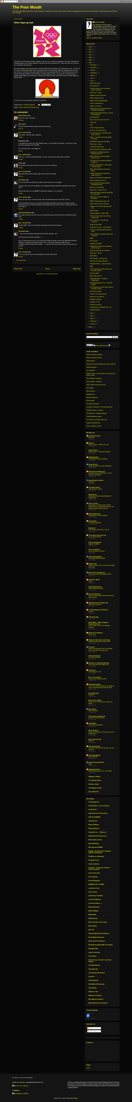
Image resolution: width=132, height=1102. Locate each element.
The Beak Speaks (94, 965)
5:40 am (20, 193)
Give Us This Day (94, 873)
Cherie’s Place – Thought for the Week (99, 451)
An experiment (94, 85)
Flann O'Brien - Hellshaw (94, 381)
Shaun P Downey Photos (94, 357)
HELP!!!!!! (91, 741)
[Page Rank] (89, 345)
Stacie (20, 124)
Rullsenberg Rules (95, 684)
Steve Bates (21, 180)
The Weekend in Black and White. (98, 459)
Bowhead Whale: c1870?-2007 (99, 213)
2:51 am (20, 128)
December (93, 65)
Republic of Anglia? (94, 544)
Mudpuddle (92, 914)
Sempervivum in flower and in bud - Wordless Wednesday (101, 109)
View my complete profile (94, 38)
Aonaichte (91, 694)
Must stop (91, 437)
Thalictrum (93, 122)
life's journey (93, 892)
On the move (92, 634)
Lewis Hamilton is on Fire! (98, 180)
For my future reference (95, 537)
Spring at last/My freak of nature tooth (99, 641)
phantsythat (93, 521)
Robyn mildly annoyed (96, 98)
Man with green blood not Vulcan (100, 250)
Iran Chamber (90, 370)
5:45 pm (20, 248)
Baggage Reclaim (94, 769)
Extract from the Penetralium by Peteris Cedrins (101, 364)
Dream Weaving (94, 843)
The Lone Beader (94, 549)
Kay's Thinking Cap (95, 739)
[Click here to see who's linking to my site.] (20, 1086)
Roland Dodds (22, 115)
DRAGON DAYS (93, 457)
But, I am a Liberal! (95, 677)
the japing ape (93, 969)
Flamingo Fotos (94, 860)
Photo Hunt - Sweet (96, 92)
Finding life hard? (94, 436)
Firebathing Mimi (95, 310)
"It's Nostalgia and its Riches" (98, 610)
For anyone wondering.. (95, 522)
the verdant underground (97, 716)
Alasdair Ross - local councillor (99, 805)
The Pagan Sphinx (95, 755)
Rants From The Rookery (97, 941)
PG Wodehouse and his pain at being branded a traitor (101, 287)
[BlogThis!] (44, 105)
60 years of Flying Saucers (98, 130)
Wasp (91, 238)
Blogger (76, 1098)
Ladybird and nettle (96, 243)
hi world (91, 611)
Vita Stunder (93, 988)
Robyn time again (95, 83)
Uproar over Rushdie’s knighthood (100, 177)
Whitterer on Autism (95, 995)
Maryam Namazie (94, 907)
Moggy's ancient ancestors (98, 95)
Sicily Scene (93, 494)
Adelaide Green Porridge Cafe (98, 602)
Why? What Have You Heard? (98, 1003)
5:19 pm (20, 227)
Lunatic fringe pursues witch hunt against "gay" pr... (100, 174)
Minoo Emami (90, 391)
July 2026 (91, 482)
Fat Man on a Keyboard (96, 856)
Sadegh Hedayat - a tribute (94, 410)
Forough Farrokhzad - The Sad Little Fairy (99, 407)
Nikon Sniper (93, 926)
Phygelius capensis (96, 299)
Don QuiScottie (94, 693)
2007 (90, 62)
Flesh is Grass (93, 503)
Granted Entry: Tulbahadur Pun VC (100, 307)
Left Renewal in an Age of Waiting (98, 515)
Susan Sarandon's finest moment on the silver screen (101, 269)
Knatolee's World (94, 579)
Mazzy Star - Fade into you (98, 190)
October (93, 70)
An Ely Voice (93, 809)
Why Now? (92, 528)
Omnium (91, 443)
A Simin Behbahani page (93, 416)
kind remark (30, 68)
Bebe (91, 266)
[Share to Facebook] (48, 105)
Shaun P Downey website (94, 354)
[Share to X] (46, 105)
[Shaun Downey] (88, 1016)
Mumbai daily (93, 918)
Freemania (92, 670)
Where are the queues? (97, 296)
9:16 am (20, 209)
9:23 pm (20, 167)
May (91, 313)
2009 (90, 57)
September (93, 73)
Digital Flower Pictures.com (98, 836)
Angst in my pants (95, 106)
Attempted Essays (94, 656)
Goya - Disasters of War (93, 426)
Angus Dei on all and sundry (98, 813)
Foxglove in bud (95, 302)
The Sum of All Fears (94, 657)
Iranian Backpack (94, 880)
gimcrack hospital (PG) (96, 762)
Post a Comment (21, 260)
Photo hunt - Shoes (96, 253)
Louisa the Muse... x (95, 903)
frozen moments (94, 864)
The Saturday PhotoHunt (97, 972)
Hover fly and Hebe (96, 224)
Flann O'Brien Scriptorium (94, 378)
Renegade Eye (93, 948)
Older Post (76, 269)
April (91, 316)
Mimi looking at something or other (100, 149)
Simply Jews (93, 563)
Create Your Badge (90, 1018)
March (92, 318)
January (93, 323)
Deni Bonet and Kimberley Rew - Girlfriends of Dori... (100, 152)
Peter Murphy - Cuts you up (98, 258)
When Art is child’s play (97, 187)
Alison (20, 163)
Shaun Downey (90, 1013)
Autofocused (93, 821)
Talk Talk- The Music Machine (99, 261)
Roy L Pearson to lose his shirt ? (100, 119)
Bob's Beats (92, 709)
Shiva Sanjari (90, 400)
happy (90, 764)
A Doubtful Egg (94, 617)
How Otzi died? (94, 273)
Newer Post (18, 269)
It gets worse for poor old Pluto (99, 203)
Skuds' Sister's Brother (96, 480)
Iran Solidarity (93, 877)
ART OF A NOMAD (94, 817)
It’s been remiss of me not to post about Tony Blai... (100, 89)
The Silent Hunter (94, 487)
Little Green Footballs (96, 895)
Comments (92, 1031)
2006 (90, 327)
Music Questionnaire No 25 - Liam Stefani (100, 771)
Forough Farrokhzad (92, 403)
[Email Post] (38, 104)
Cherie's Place (93, 450)
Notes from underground (97, 471)
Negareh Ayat (90, 394)
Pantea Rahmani (91, 367)
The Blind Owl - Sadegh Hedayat (96, 413)
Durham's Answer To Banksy (97, 718)
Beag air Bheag (94, 824)
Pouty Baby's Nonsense (96, 937)
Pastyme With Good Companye (99, 933)
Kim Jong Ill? (94, 241)
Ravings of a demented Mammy (99, 663)
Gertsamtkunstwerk (95, 587)
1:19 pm (20, 219)
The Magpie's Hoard (95, 788)
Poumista (92, 647)
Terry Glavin (92, 956)
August (92, 75)
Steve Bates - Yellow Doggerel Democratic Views (98, 623)
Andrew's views (94, 784)
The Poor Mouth (27, 7)
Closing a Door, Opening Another (98, 679)
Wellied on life (93, 991)
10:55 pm (21, 120)
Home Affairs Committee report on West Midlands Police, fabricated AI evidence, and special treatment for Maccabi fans (101, 506)
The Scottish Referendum (96, 725)
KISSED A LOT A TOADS (96, 884)
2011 (90, 52)
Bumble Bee (93, 256)
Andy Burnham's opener (95, 489)
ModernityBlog (93, 911)
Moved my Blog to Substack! (97, 551)
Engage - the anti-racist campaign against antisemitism (100, 851)
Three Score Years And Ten (97, 535)
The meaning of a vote (95, 671)
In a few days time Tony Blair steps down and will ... (100, 133)
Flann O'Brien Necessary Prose (96, 384)
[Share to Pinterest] (50, 105)
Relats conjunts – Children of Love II (99, 444)
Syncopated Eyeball (95, 556)
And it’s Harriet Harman (97, 127)
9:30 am (20, 151)
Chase (90, 581)
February (93, 321)
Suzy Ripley (90, 388)
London (20, 107)
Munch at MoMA (93, 756)
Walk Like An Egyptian (95, 604)
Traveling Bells (93, 980)
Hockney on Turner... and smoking (100, 227)
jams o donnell (22, 132)
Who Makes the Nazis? (96, 999)
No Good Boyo (93, 730)
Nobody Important (94, 746)
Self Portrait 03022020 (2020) (97, 558)
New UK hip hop (93, 710)
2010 (90, 54)
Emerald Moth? (94, 117)
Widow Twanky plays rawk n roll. (100, 201)
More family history (95, 291)
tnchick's (92, 976)
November (93, 67)
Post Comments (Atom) (51, 274)
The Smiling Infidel (95, 780)
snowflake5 (92, 723)
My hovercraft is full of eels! (98, 922)
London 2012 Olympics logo (31, 107)
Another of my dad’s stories (98, 294)
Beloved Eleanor (94, 828)
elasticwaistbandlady (24, 212)
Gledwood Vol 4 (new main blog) (99, 640)
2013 (90, 47)
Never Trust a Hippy (95, 700)
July (91, 78)
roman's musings (94, 952)
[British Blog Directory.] (101, 345)
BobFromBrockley (94, 514)
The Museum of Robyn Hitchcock (96, 419)
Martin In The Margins (96, 633)
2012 (90, 49)
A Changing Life (94, 802)
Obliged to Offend (94, 776)
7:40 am (20, 137)
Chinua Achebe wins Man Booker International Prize (100, 183)
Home (48, 269)
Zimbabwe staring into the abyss (100, 141)
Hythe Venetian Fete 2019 (96, 588)
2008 (90, 60)
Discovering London (95, 839)
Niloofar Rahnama (92, 397)
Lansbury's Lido (94, 888)
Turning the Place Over (97, 146)
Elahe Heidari (90, 361)
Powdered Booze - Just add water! (100, 263)
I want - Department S (96, 103)
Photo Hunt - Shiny (95, 144)
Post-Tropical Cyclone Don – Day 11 (99, 529)
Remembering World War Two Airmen (101, 945)
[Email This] (42, 105)
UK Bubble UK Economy (96, 984)
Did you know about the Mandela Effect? (100, 574)
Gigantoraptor (94, 210)
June (92, 81)
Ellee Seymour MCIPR (96, 847)
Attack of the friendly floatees (99, 100)
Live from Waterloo (95, 899)
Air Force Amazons (95, 594)
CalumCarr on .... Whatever (97, 832)
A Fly (91, 125)
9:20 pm (20, 159)
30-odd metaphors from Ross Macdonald (100, 466)
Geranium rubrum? (96, 304)
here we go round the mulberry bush (99, 664)
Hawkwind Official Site (93, 423)
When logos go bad (96, 276)
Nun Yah (91, 929)
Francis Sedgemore (95, 542)
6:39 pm (20, 256)
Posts (91, 1028)
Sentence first (93, 464)
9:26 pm (20, 176)
